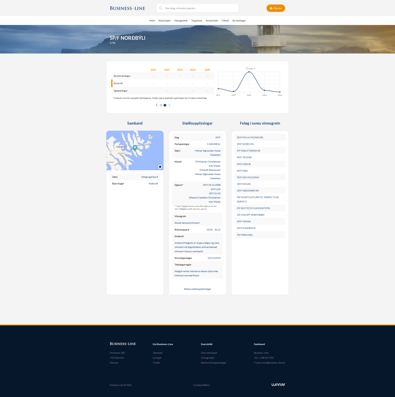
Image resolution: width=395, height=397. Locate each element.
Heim (152, 20)
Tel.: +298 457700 (263, 357)
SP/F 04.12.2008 (211, 184)
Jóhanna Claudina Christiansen (204, 197)
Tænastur (158, 352)
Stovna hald (212, 20)
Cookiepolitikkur (201, 385)
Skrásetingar (239, 20)
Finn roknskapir (209, 352)
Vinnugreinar (181, 20)
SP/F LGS (215, 189)
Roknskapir (165, 20)
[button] (250, 68)
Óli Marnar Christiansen (207, 161)
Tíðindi (225, 20)
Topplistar (196, 20)
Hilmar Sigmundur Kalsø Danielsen (207, 152)
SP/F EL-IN (214, 193)
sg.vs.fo (204, 209)
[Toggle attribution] (160, 167)
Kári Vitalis (214, 165)
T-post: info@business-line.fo (269, 362)
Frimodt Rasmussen (210, 169)
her (205, 98)
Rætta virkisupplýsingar (213, 362)
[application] (249, 81)
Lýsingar (157, 357)
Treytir (156, 362)
